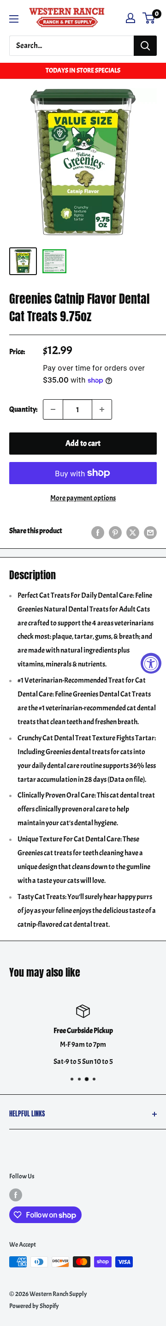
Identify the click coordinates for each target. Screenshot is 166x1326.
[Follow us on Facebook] (15, 1194)
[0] (149, 18)
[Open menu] (13, 19)
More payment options (83, 498)
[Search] (145, 46)
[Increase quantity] (102, 409)
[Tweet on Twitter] (132, 531)
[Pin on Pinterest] (115, 531)
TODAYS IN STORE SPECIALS (83, 70)
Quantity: (23, 409)
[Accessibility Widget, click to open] (151, 663)
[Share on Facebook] (97, 531)
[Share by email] (150, 531)
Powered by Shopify (34, 1306)
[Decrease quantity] (53, 409)
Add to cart (83, 443)
